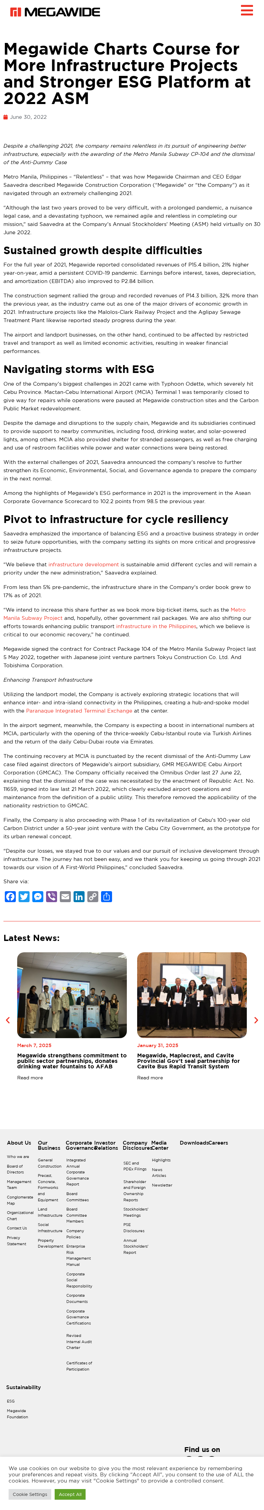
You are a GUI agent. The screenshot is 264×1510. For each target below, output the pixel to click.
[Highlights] (162, 1162)
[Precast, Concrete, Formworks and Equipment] (50, 1189)
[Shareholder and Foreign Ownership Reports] (136, 1192)
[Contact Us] (20, 1230)
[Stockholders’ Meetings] (136, 1214)
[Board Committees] (79, 1198)
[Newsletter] (162, 1187)
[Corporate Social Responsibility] (79, 1282)
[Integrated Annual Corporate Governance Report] (79, 1174)
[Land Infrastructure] (50, 1214)
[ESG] (17, 1403)
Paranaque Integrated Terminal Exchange (79, 711)
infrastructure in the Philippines (156, 626)
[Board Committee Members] (79, 1217)
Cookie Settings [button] (30, 1494)
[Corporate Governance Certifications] (79, 1319)
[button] (7, 1020)
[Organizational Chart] (20, 1217)
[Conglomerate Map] (20, 1202)
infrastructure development (83, 564)
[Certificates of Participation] (79, 1368)
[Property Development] (50, 1245)
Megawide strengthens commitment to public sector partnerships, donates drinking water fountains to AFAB (72, 1060)
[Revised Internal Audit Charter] (79, 1343)
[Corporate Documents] (79, 1300)
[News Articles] (162, 1174)
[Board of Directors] (20, 1171)
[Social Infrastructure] (50, 1229)
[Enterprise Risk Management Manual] (79, 1257)
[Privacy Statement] (20, 1242)
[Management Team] (20, 1186)
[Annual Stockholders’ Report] (136, 1248)
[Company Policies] (79, 1236)
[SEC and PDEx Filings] (136, 1168)
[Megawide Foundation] (17, 1415)
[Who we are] (20, 1158)
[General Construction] (50, 1165)
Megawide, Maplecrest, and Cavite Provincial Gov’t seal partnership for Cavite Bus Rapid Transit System (188, 1060)
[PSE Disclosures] (136, 1229)
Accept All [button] (70, 1494)
